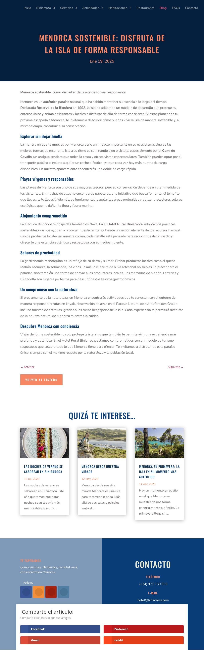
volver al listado (41, 380)
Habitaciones (117, 8)
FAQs (176, 8)
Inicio (27, 8)
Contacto (191, 8)
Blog (163, 8)
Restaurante (145, 8)
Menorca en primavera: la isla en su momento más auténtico (159, 471)
